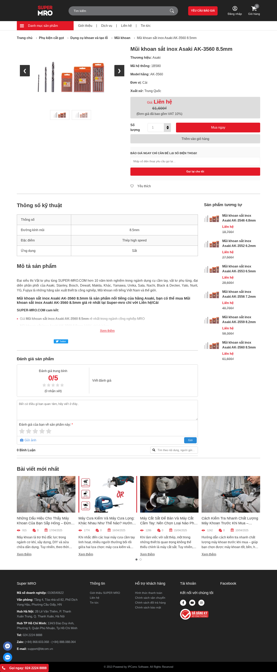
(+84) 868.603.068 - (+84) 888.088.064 (50, 642)
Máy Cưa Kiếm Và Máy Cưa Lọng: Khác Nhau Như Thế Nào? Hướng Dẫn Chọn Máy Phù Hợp (106, 523)
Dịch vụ (106, 25)
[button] (136, 559)
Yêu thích (143, 186)
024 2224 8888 (32, 635)
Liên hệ (126, 25)
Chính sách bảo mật (148, 607)
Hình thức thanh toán (148, 592)
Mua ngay (218, 127)
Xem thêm (107, 330)
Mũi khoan (122, 38)
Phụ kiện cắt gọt (51, 38)
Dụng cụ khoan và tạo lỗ (89, 38)
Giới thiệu (85, 25)
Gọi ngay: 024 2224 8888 (28, 668)
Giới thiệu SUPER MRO (105, 592)
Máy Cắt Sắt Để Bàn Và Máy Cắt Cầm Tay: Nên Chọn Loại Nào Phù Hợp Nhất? (168, 523)
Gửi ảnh (30, 440)
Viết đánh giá (101, 380)
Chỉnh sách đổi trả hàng (150, 602)
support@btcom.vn (40, 648)
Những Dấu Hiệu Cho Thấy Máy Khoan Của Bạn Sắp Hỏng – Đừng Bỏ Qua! (45, 523)
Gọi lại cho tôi (195, 171)
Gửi (190, 440)
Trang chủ (24, 38)
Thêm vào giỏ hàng (195, 139)
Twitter (63, 341)
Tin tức (146, 25)
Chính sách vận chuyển (150, 597)
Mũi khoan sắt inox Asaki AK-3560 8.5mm (166, 38)
